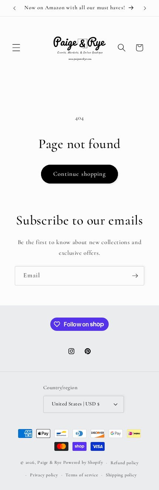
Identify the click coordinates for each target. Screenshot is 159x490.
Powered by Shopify (83, 462)
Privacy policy (44, 474)
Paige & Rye (49, 462)
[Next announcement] (145, 8)
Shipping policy (121, 474)
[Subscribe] (135, 275)
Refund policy (125, 462)
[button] (16, 47)
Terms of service (81, 474)
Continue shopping (79, 174)
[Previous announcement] (14, 8)
